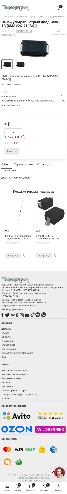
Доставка (6, 329)
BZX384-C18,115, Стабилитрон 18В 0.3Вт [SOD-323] (48, 239)
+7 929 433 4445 (9, 296)
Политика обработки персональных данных (23, 293)
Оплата (5, 333)
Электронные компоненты (14, 370)
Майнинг (5, 398)
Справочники (8, 345)
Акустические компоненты (14, 374)
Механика (6, 382)
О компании (7, 341)
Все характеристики (10, 105)
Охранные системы (11, 378)
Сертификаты (8, 349)
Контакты (6, 337)
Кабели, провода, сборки (14, 390)
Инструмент (7, 386)
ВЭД (3, 357)
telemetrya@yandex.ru (12, 309)
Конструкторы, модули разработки (19, 394)
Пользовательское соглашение (17, 353)
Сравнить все (47, 192)
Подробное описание (11, 84)
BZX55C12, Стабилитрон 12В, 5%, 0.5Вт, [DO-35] (18, 237)
